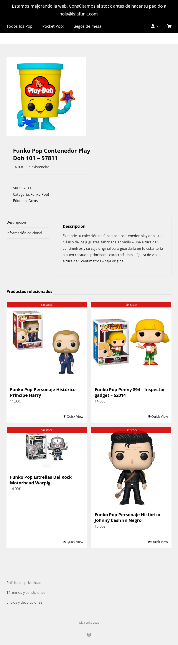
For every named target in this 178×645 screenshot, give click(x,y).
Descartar (109, 14)
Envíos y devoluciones (24, 602)
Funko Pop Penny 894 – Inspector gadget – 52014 (130, 392)
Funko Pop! (40, 194)
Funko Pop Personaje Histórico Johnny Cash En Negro (127, 517)
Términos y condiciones (26, 592)
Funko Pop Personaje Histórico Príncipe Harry (43, 392)
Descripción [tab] (16, 222)
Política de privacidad (24, 582)
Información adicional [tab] (24, 233)
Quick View (75, 416)
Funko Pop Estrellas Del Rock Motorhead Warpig (41, 480)
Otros (33, 200)
